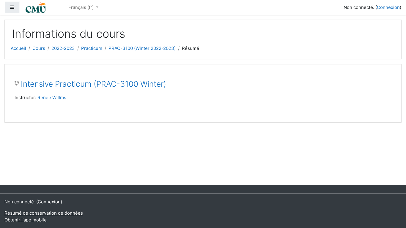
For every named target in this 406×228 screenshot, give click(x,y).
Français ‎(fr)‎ (81, 7)
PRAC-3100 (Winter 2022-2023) (142, 48)
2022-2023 (63, 48)
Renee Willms (51, 97)
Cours (38, 48)
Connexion (388, 7)
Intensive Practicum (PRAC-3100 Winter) (93, 83)
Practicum (91, 48)
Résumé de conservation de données (43, 213)
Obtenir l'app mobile (25, 220)
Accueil (18, 48)
